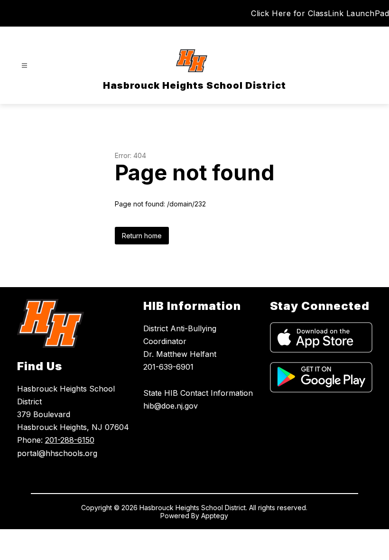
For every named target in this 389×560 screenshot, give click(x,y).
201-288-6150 (69, 440)
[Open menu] (24, 65)
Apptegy (214, 516)
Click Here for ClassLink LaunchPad (320, 13)
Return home (142, 236)
